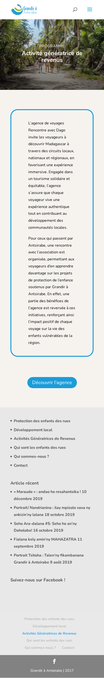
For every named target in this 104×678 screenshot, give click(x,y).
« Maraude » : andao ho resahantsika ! (47, 491)
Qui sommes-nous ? (31, 456)
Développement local (33, 430)
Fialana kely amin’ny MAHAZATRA (45, 539)
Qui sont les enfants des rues (40, 447)
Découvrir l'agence (52, 382)
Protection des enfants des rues (42, 421)
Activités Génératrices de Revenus (44, 438)
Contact (21, 465)
